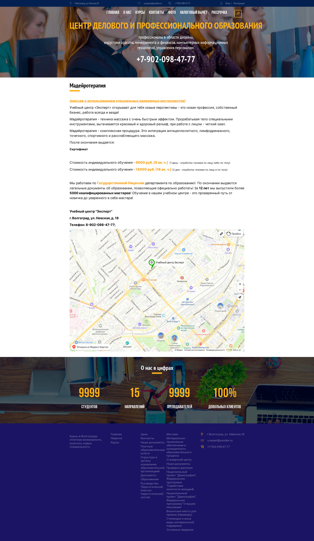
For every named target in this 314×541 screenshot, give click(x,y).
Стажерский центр (179, 459)
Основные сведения (180, 529)
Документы (148, 475)
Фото (172, 13)
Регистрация (239, 3)
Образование (150, 479)
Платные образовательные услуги (153, 450)
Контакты (156, 13)
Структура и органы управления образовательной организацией (152, 464)
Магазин (172, 434)
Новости (116, 438)
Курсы (140, 13)
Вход (228, 3)
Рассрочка (219, 13)
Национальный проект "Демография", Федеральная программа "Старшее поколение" (181, 500)
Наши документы (152, 442)
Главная (112, 13)
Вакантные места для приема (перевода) (181, 512)
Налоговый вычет (193, 13)
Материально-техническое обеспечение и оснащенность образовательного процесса (179, 446)
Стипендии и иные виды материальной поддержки (180, 522)
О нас (127, 13)
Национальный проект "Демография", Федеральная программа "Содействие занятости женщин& (181, 480)
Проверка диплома (179, 467)
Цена (144, 434)
